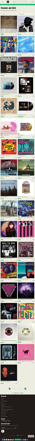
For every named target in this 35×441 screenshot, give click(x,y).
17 (15, 388)
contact (22, 4)
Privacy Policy (3, 415)
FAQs (2, 402)
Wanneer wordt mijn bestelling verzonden (7, 409)
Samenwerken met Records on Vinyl (6, 406)
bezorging (6, 4)
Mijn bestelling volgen (4, 401)
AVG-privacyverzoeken (4, 416)
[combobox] (19, 1)
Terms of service (3, 413)
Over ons (2, 398)
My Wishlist (2, 405)
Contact (2, 399)
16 (13, 388)
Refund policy (3, 412)
